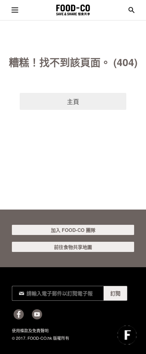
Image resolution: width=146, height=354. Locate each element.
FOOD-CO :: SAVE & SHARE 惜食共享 (73, 10)
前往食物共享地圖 (73, 246)
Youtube (37, 314)
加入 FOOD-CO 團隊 (73, 230)
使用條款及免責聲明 (30, 330)
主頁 (73, 101)
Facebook (19, 314)
